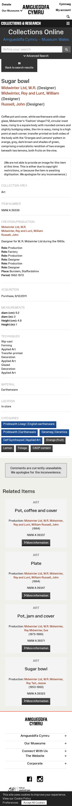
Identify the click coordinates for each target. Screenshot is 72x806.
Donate (6, 4)
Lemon (7, 447)
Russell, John (13, 104)
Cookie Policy (22, 798)
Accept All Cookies (34, 802)
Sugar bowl (36, 668)
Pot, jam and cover (36, 615)
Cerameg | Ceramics (54, 431)
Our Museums (11, 10)
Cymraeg (65, 4)
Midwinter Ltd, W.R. (18, 88)
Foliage (22, 447)
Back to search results (19, 67)
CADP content (42, 447)
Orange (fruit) (55, 439)
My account (63, 10)
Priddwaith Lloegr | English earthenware (28, 423)
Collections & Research (21, 23)
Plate (36, 563)
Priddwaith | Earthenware (19, 431)
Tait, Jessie (38, 683)
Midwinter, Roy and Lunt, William (30, 93)
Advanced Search (37, 55)
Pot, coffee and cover (36, 510)
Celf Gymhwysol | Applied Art (21, 439)
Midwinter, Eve (38, 630)
